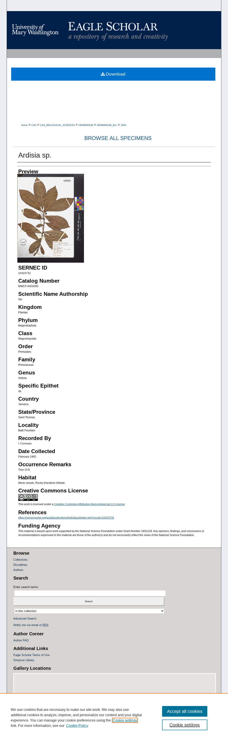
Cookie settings (125, 720)
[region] (114, 717)
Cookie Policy (77, 726)
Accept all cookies (184, 711)
